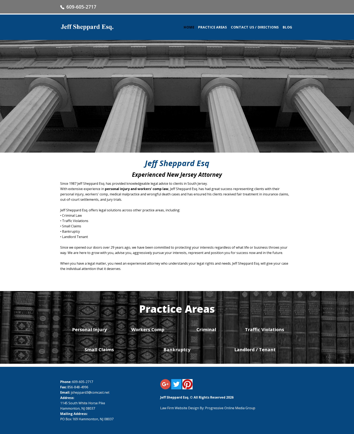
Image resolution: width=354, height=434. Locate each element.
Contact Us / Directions (255, 27)
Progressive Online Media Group (230, 408)
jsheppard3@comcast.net (90, 392)
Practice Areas (212, 27)
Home (189, 27)
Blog (287, 27)
